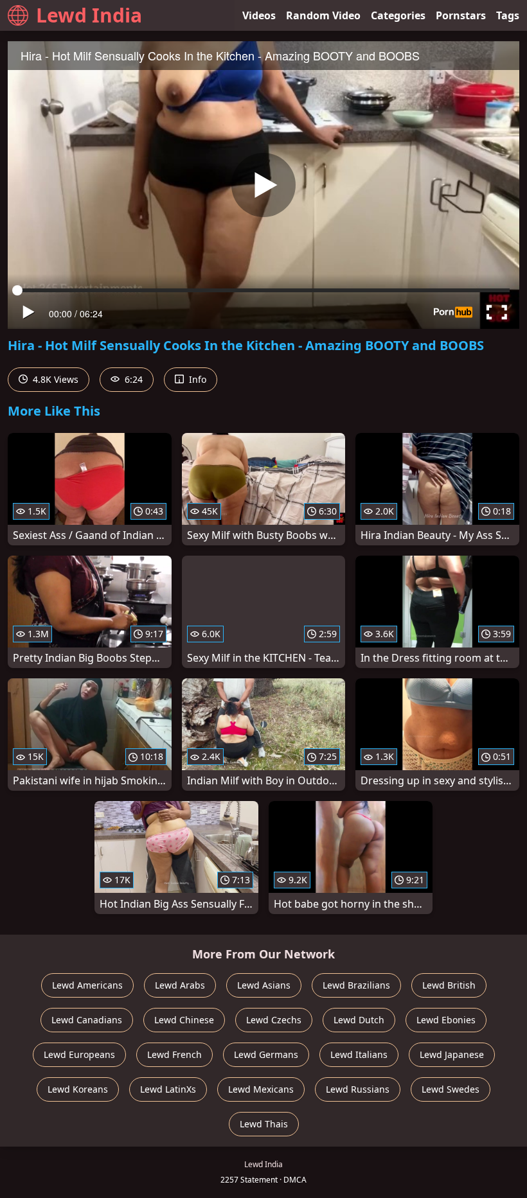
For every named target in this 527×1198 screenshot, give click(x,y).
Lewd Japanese (452, 1054)
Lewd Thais (264, 1124)
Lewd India (89, 15)
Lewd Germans (266, 1054)
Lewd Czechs (273, 1020)
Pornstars (461, 15)
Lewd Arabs (180, 985)
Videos (259, 15)
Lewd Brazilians (356, 985)
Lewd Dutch (359, 1020)
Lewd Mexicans (261, 1089)
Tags (507, 15)
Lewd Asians (263, 985)
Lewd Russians (357, 1089)
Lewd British (449, 985)
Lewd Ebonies (446, 1020)
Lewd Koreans (78, 1089)
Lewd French (174, 1054)
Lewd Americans (87, 985)
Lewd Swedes (450, 1089)
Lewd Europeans (79, 1054)
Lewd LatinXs (168, 1089)
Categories (398, 15)
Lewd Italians (359, 1054)
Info (196, 379)
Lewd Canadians (86, 1020)
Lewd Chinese (184, 1020)
